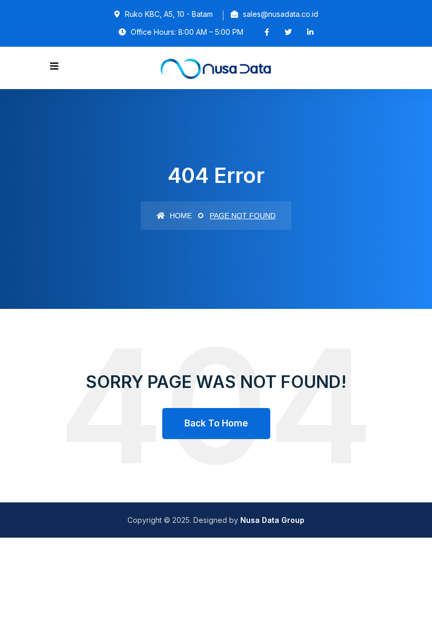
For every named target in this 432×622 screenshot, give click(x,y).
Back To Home (216, 423)
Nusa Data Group (272, 520)
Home (180, 215)
